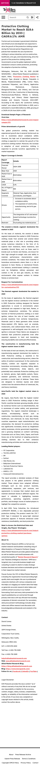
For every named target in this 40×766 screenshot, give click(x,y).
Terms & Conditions (28, 759)
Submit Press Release (12, 759)
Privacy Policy (26, 763)
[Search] (27, 17)
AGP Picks (5, 3)
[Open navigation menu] (3, 17)
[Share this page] (37, 17)
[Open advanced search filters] (32, 17)
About (11, 754)
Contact (35, 763)
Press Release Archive (23, 754)
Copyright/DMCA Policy (10, 763)
